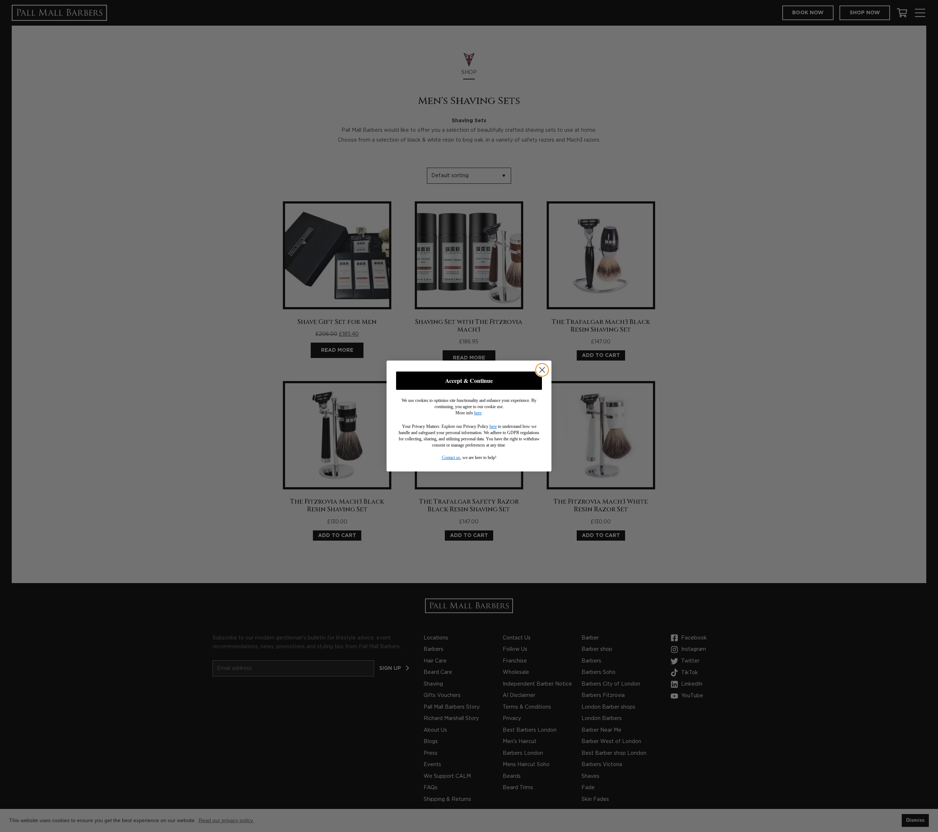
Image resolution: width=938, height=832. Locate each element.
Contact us (451, 457)
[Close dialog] (542, 369)
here (477, 412)
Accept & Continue (469, 380)
